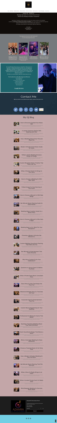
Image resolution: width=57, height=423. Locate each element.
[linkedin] (28, 418)
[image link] (16, 109)
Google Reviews (28, 29)
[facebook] (26, 418)
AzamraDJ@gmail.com (28, 28)
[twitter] (30, 418)
